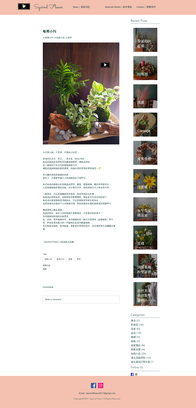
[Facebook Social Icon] (93, 385)
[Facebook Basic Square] (132, 374)
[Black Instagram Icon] (136, 374)
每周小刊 (60, 259)
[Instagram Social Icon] (100, 385)
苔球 (79, 259)
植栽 (70, 259)
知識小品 (48, 259)
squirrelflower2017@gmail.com (100, 393)
